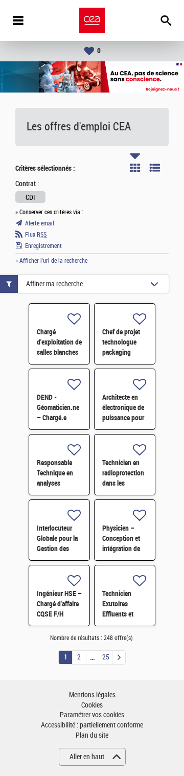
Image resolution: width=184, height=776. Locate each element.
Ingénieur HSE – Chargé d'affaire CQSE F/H (59, 603)
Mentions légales (92, 695)
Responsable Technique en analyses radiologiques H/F (55, 483)
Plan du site (92, 735)
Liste (155, 168)
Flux (36, 234)
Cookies (92, 705)
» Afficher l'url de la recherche (51, 260)
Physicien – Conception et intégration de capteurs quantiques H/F (123, 548)
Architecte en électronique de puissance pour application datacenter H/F (123, 417)
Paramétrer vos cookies (92, 715)
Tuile (135, 168)
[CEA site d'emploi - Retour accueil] (92, 20)
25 (105, 657)
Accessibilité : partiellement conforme (92, 725)
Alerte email (39, 223)
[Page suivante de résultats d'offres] (118, 657)
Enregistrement (43, 245)
